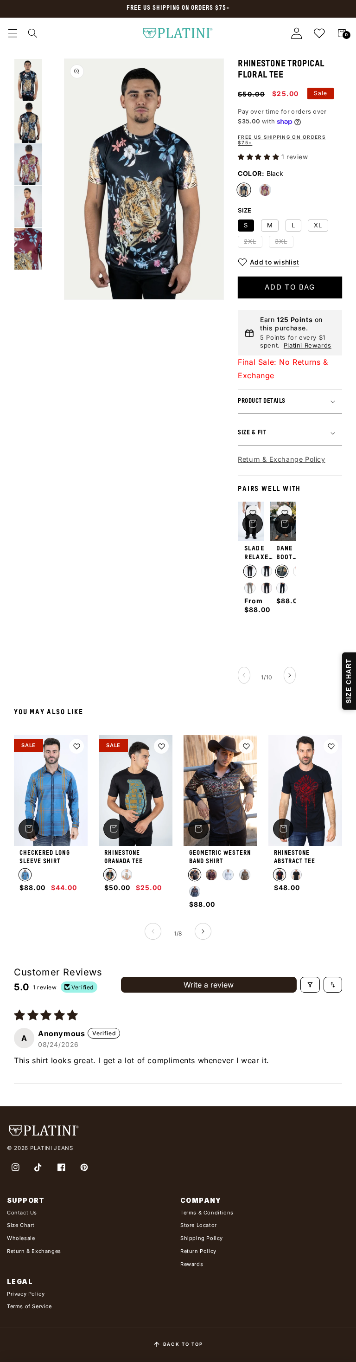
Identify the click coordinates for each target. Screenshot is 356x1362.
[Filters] (310, 985)
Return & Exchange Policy (281, 459)
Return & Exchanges (34, 1251)
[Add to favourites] (253, 512)
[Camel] (244, 874)
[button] (13, 33)
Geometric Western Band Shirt (220, 857)
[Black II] (266, 571)
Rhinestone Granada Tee (123, 857)
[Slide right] (290, 675)
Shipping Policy (201, 1238)
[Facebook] (61, 1167)
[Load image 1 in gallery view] (28, 80)
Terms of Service (29, 1306)
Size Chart (21, 1225)
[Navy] (266, 588)
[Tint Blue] (281, 571)
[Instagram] (15, 1167)
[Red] (211, 874)
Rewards (191, 1264)
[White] (126, 874)
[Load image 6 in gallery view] (28, 249)
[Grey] (249, 588)
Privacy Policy (25, 1294)
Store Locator (198, 1225)
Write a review (209, 984)
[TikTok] (38, 1167)
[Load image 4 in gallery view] (28, 164)
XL (318, 225)
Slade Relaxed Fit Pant (258, 553)
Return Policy (198, 1251)
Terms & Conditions (207, 1212)
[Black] (249, 571)
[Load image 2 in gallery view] (28, 122)
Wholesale (21, 1238)
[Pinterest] (84, 1167)
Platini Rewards (307, 345)
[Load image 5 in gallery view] (28, 206)
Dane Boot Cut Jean (284, 553)
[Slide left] (244, 675)
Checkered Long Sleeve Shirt (44, 857)
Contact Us (22, 1212)
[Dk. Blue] (25, 874)
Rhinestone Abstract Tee (294, 857)
